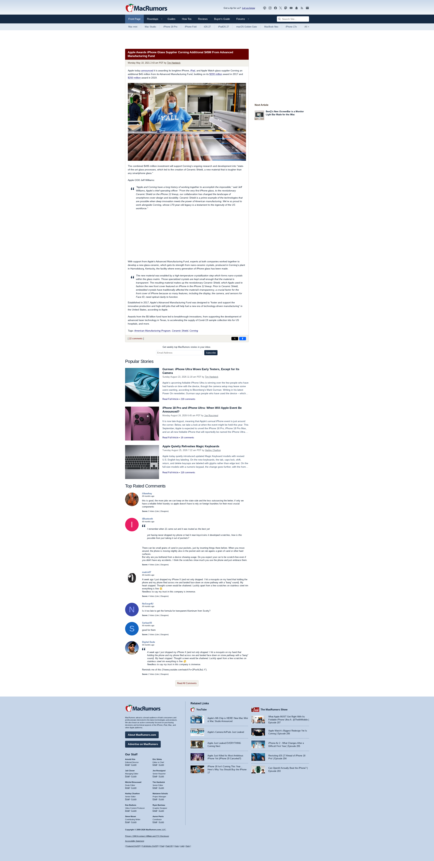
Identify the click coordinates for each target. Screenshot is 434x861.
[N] (132, 615)
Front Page (134, 18)
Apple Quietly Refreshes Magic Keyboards (190, 446)
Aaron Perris (158, 816)
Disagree (164, 511)
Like (157, 511)
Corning (194, 330)
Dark (188, 846)
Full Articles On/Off (150, 846)
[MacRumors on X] (280, 8)
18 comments (187, 437)
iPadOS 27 (223, 26)
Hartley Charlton (213, 450)
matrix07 (146, 572)
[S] (132, 634)
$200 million (215, 74)
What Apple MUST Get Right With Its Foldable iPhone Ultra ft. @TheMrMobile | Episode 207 (288, 719)
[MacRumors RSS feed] (302, 8)
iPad (192, 70)
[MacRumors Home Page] (146, 8)
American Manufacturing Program (152, 330)
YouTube (201, 709)
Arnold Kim (130, 759)
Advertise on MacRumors (143, 744)
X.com (133, 765)
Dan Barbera (130, 805)
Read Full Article (170, 399)
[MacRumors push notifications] (296, 8)
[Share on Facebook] (242, 338)
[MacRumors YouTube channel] (291, 8)
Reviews (203, 18)
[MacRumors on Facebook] (275, 8)
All (306, 26)
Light (182, 846)
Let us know (248, 8)
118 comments (188, 472)
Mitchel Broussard (133, 782)
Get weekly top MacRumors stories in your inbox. (187, 347)
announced (147, 70)
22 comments (136, 338)
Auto (177, 846)
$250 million (134, 77)
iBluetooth (147, 518)
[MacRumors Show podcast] (264, 8)
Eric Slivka (157, 759)
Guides (171, 18)
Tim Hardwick (174, 63)
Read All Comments (187, 683)
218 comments (188, 399)
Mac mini (132, 26)
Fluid (162, 846)
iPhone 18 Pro (170, 26)
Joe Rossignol (211, 415)
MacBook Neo (271, 26)
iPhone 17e (291, 26)
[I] (132, 530)
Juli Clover (130, 771)
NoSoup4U (147, 603)
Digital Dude (148, 642)
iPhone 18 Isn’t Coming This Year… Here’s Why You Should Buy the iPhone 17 (227, 769)
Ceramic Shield (180, 330)
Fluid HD (169, 846)
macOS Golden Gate (246, 26)
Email (127, 765)
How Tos (187, 18)
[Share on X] (234, 338)
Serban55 (147, 623)
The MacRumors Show (274, 709)
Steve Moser (130, 816)
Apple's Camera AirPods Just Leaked (226, 732)
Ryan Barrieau (159, 805)
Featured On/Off (133, 846)
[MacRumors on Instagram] (270, 8)
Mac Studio (150, 26)
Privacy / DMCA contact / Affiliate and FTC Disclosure (147, 836)
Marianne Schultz (160, 793)
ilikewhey (147, 493)
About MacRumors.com (142, 734)
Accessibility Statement (134, 841)
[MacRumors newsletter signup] (307, 8)
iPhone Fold (190, 26)
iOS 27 (207, 26)
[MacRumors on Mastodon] (285, 8)
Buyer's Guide (222, 18)
